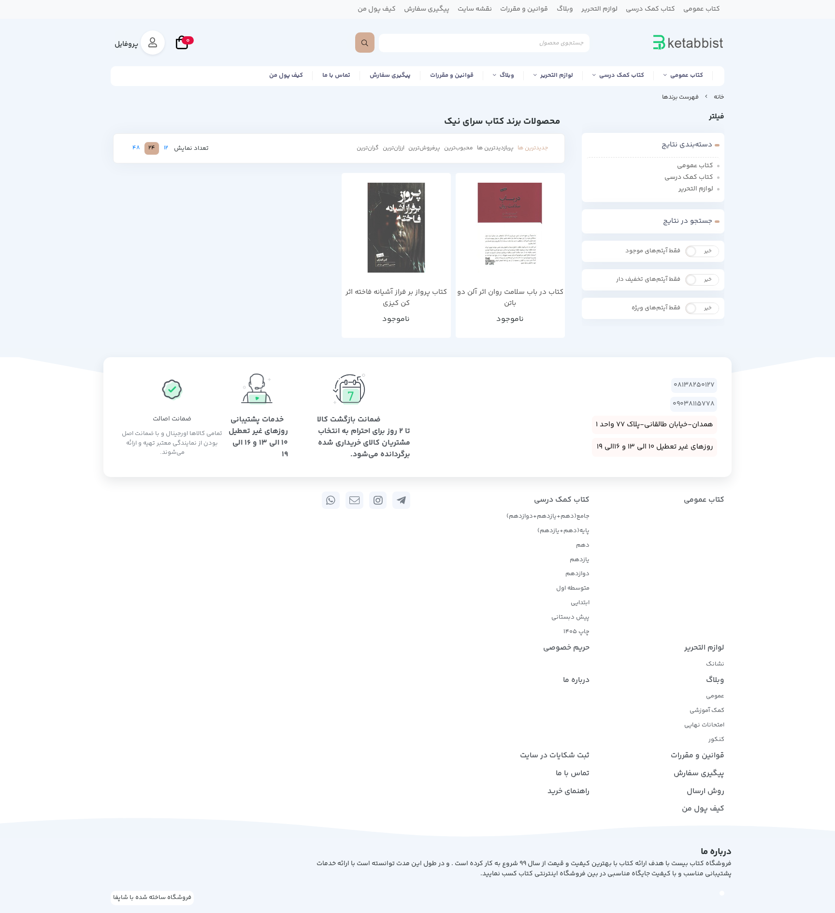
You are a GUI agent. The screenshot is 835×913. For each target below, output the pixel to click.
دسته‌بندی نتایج (687, 144)
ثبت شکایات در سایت (555, 756)
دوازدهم (577, 574)
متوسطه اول (573, 588)
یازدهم (580, 560)
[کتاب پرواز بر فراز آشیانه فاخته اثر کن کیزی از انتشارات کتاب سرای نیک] (396, 227)
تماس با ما (336, 75)
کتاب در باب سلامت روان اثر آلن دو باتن (510, 298)
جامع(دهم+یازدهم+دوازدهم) (548, 516)
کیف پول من (286, 75)
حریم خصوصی (566, 648)
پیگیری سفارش (390, 75)
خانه (719, 97)
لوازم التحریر (556, 75)
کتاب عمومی (686, 75)
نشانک (715, 664)
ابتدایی (580, 603)
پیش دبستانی (570, 617)
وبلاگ (507, 75)
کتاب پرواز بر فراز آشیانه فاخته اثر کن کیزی (396, 298)
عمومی (715, 696)
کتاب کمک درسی (621, 75)
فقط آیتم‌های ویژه (656, 308)
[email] (354, 500)
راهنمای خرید (568, 791)
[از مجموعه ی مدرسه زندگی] (510, 227)
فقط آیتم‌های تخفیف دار (648, 279)
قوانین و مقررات (452, 75)
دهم (583, 545)
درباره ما (576, 680)
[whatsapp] (331, 500)
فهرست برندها (680, 97)
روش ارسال (705, 791)
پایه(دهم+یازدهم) (563, 531)
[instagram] (378, 500)
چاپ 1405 (576, 632)
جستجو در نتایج (687, 221)
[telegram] (401, 500)
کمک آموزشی (707, 710)
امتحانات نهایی (704, 725)
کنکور (716, 739)
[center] (364, 42)
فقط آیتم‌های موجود (652, 251)
